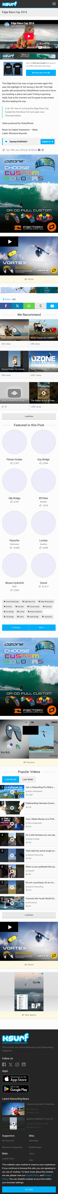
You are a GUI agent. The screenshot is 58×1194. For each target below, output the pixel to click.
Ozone (43, 582)
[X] (11, 1065)
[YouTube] (24, 1065)
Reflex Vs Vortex (39, 369)
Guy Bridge (43, 459)
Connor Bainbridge (12, 602)
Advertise (33, 1140)
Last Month (10, 779)
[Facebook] (4, 1065)
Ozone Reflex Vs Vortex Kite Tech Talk (15, 369)
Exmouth (20, 607)
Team (32, 1153)
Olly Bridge (14, 498)
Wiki (31, 1160)
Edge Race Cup (29, 602)
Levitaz (43, 540)
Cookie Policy (32, 1175)
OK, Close (29, 1189)
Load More (29, 416)
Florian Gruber (14, 459)
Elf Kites (43, 498)
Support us (46, 142)
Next (41, 627)
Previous (16, 627)
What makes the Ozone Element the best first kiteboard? (44, 337)
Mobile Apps (35, 1147)
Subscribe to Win (41, 73)
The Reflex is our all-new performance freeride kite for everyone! (44, 400)
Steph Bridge (33, 617)
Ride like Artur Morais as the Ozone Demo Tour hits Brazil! (15, 337)
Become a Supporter (12, 1147)
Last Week (28, 779)
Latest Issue (8, 1158)
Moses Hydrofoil (14, 582)
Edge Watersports (46, 602)
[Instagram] (17, 1065)
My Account (8, 1140)
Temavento (48, 617)
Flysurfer (14, 540)
